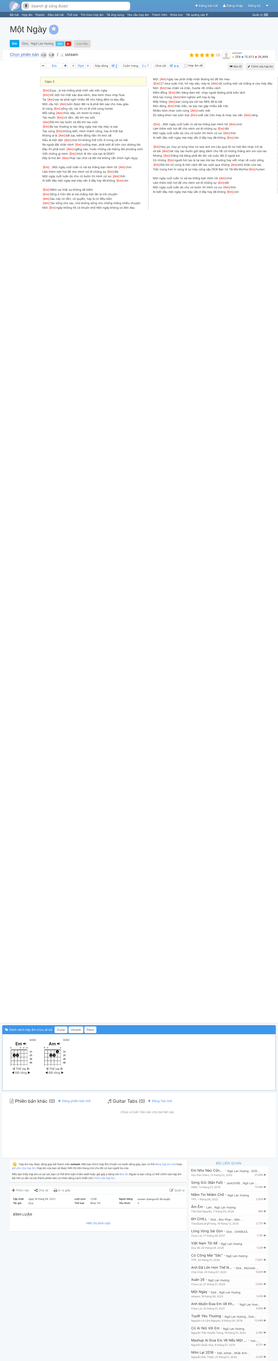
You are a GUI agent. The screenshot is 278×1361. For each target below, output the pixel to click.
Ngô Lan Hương (42, 43)
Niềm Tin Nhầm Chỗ (207, 1195)
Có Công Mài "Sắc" (207, 1255)
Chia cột (160, 65)
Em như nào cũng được (207, 1170)
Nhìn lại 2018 (202, 1352)
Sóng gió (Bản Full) (207, 1183)
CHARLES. (241, 1231)
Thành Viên (160, 14)
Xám (237, 1219)
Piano (90, 1029)
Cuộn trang (130, 65)
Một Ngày (199, 1292)
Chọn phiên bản (24, 55)
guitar (33, 1039)
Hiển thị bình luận (98, 1223)
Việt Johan (224, 1353)
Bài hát (15, 14)
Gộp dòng (101, 65)
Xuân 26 (198, 1280)
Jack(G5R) (233, 1183)
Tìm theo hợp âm (92, 14)
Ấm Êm (197, 1207)
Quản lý (260, 14)
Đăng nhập (235, 6)
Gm (60, 43)
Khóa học (177, 14)
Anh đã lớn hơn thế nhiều (211, 1267)
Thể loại (72, 14)
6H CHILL (199, 1219)
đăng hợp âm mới (165, 1164)
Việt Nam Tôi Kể (204, 1243)
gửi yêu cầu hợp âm (24, 1168)
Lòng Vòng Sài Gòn (207, 1231)
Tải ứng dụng (115, 14)
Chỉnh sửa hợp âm (104, 1178)
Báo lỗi (237, 66)
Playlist (40, 14)
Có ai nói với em (205, 1328)
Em (14, 43)
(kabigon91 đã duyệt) (158, 1199)
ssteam (71, 54)
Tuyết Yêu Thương (206, 1316)
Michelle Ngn (253, 1268)
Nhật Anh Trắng (245, 1353)
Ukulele (76, 1029)
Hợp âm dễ (195, 65)
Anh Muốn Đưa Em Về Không (213, 1304)
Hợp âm (27, 14)
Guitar (61, 1029)
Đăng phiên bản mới (76, 1101)
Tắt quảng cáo (196, 14)
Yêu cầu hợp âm (138, 14)
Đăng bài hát (208, 6)
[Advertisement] (197, 29)
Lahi (209, 1207)
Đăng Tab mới (161, 1101)
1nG (253, 1341)
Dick (25, 43)
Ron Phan (225, 1219)
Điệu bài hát (56, 14)
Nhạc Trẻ (95, 1203)
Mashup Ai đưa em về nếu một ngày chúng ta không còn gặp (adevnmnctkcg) (219, 1340)
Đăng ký (254, 6)
